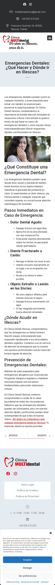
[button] (50, 533)
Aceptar (27, 559)
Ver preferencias (28, 575)
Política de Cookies (13, 582)
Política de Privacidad (27, 496)
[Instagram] (30, 4)
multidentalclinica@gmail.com (30, 12)
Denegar (27, 567)
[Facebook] (25, 4)
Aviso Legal (27, 484)
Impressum (45, 582)
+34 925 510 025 (30, 18)
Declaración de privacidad (30, 582)
